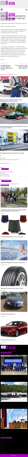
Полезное (3, 448)
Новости (2, 440)
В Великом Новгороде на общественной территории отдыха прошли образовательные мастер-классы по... (13, 210)
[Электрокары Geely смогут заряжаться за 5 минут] (14, 140)
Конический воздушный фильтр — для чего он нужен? (12, 236)
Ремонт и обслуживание (6, 444)
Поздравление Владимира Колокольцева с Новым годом (13, 262)
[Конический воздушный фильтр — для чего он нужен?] (14, 224)
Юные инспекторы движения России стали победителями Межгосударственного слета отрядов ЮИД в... (13, 378)
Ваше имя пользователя (4, 163)
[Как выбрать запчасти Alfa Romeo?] (14, 302)
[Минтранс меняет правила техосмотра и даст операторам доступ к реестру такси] (14, 86)
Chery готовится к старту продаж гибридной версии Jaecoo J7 (21, 67)
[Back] (0, 156)
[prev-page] (0, 155)
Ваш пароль (2, 167)
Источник (3, 59)
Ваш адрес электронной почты (5, 179)
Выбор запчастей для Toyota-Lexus (8, 340)
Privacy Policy (2, 173)
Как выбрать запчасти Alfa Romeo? (8, 314)
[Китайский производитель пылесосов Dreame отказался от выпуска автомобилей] (14, 113)
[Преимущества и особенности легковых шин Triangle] (14, 276)
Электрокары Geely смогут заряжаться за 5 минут (12, 153)
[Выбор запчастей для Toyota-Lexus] (14, 328)
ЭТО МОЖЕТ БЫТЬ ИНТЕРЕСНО (5, 74)
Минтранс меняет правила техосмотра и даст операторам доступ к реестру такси (11, 100)
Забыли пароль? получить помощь (6, 171)
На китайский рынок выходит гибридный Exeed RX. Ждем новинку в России (7, 67)
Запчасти (2, 450)
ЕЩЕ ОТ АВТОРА (14, 74)
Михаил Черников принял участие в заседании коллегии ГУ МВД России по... (13, 432)
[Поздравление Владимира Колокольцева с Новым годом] (14, 250)
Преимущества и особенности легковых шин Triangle (12, 288)
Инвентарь (3, 452)
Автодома (3, 442)
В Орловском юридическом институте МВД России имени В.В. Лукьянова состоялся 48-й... (14, 405)
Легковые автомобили (5, 446)
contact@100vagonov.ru (13, 351)
